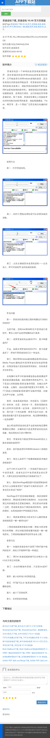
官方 (29, 24)
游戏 (39, 24)
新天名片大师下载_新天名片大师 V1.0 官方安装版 (22, 626)
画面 (27, 26)
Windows (17, 26)
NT (8, 26)
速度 (43, 24)
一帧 (23, 26)
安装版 (34, 24)
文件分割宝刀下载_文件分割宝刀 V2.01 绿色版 (21, 633)
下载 (20, 24)
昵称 (5, 687)
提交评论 (42, 702)
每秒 (39, 26)
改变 (4, 26)
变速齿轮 (14, 24)
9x (43, 26)
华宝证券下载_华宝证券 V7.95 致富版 (18, 645)
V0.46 (24, 24)
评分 (33, 692)
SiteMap (24, 727)
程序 (31, 26)
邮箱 (39, 687)
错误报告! (42, 64)
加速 (35, 26)
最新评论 (6, 709)
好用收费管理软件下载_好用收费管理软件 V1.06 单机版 (25, 656)
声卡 (11, 26)
